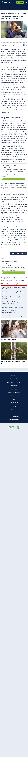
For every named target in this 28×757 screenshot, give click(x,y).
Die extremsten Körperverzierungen (12, 316)
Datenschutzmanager (14, 392)
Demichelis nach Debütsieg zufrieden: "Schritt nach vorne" (13, 303)
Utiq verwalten (14, 396)
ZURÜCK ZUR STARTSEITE (19, 253)
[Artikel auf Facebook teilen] (24, 45)
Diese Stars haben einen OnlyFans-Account (12, 298)
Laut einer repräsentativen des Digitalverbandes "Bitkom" (14, 76)
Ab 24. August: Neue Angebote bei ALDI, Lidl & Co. (13, 293)
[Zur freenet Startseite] (5, 1)
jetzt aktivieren (7, 179)
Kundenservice (14, 379)
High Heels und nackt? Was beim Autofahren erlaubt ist (11, 311)
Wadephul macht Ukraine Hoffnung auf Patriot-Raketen (13, 288)
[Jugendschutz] (14, 426)
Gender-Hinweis (14, 402)
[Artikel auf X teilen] (26, 45)
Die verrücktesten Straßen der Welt (12, 307)
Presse (14, 406)
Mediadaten (14, 409)
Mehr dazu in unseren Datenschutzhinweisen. (15, 189)
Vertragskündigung (14, 416)
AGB (14, 399)
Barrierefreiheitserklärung (14, 382)
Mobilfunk (20, 2)
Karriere (14, 413)
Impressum (14, 385)
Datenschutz (14, 389)
